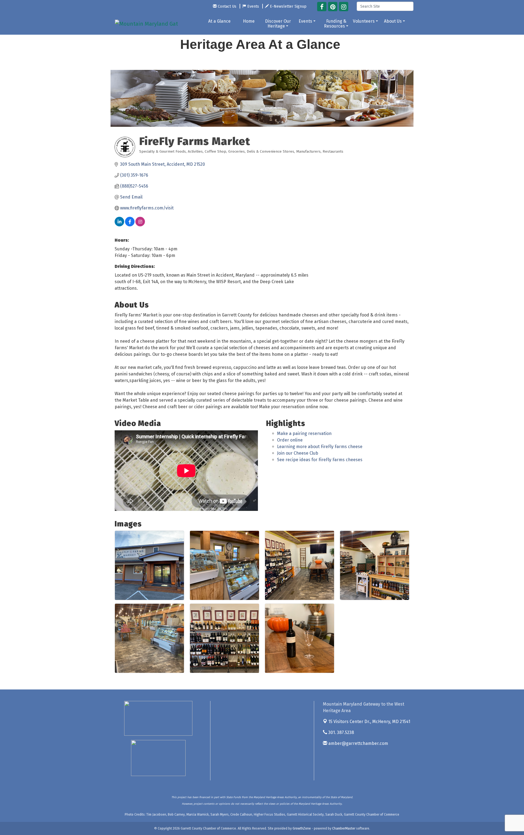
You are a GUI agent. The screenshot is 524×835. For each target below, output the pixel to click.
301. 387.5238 (340, 732)
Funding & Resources (335, 24)
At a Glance (219, 21)
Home (249, 21)
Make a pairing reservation (304, 433)
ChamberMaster (343, 828)
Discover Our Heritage (278, 24)
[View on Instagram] (140, 224)
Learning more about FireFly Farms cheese (319, 446)
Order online (290, 440)
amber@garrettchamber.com (357, 743)
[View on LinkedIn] (119, 224)
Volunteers (364, 21)
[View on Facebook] (130, 224)
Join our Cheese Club (297, 453)
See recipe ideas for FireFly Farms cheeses (319, 459)
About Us (393, 21)
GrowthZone (302, 828)
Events (305, 21)
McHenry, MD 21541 (369, 721)
